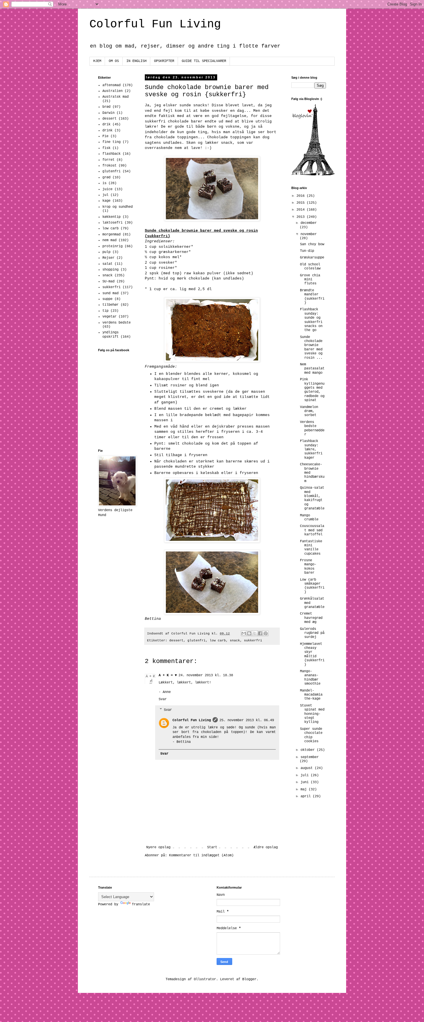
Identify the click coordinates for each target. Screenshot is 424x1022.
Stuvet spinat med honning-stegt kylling (312, 714)
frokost (109, 166)
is (104, 183)
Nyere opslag (158, 847)
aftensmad (111, 85)
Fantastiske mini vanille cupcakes (311, 547)
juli (306, 775)
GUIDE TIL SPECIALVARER (204, 61)
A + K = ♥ (168, 675)
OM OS (114, 61)
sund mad (110, 293)
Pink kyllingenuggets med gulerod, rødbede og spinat (312, 389)
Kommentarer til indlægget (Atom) (201, 855)
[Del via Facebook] (260, 633)
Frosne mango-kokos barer (308, 566)
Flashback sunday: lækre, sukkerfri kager (311, 449)
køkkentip (111, 217)
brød (106, 107)
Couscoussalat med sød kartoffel (312, 530)
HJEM (97, 61)
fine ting (111, 142)
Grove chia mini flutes (310, 279)
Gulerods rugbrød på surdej (312, 633)
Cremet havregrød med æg (311, 618)
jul (105, 195)
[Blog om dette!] (249, 633)
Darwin (108, 113)
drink (107, 131)
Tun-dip (307, 251)
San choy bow (312, 244)
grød (106, 177)
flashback (111, 154)
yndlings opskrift (110, 334)
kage (106, 201)
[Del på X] (255, 633)
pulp (106, 252)
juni (306, 782)
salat (107, 264)
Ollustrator (205, 979)
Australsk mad (115, 97)
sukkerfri (253, 640)
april (307, 796)
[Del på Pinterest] (266, 633)
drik (106, 124)
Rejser (108, 258)
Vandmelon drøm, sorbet (309, 411)
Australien (112, 91)
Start (212, 847)
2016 (302, 196)
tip (105, 311)
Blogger (249, 979)
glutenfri (196, 640)
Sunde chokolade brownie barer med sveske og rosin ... (311, 347)
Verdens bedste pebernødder (312, 428)
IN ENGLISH (136, 61)
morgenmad (111, 235)
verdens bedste (116, 323)
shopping (110, 270)
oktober (309, 750)
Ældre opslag (266, 847)
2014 (302, 210)
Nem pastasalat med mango (312, 368)
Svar (163, 699)
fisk (106, 148)
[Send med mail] (244, 633)
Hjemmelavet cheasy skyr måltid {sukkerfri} (312, 654)
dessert (176, 640)
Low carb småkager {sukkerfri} (312, 586)
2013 (302, 217)
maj (305, 789)
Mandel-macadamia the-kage (311, 695)
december (309, 223)
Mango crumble (309, 517)
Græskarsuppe (312, 258)
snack (235, 640)
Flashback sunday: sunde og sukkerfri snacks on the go (311, 319)
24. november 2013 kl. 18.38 (206, 675)
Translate (141, 904)
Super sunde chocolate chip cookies (311, 735)
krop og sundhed (117, 207)
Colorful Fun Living (155, 24)
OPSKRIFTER (164, 61)
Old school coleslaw (310, 266)
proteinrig (112, 246)
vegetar (109, 317)
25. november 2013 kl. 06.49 (246, 720)
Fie (105, 136)
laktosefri (112, 223)
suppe (107, 299)
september (310, 757)
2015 (302, 203)
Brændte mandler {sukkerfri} (312, 296)
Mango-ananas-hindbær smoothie (310, 677)
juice (107, 189)
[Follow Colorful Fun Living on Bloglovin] (313, 175)
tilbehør (110, 305)
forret (108, 160)
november (309, 234)
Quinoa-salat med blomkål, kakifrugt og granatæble (312, 498)
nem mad (109, 240)
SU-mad (108, 281)
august (308, 768)
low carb (218, 640)
